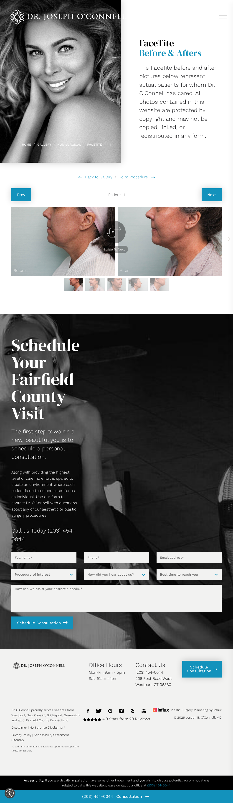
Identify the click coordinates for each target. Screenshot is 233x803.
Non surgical (69, 144)
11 (109, 144)
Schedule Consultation (39, 623)
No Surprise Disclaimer (46, 727)
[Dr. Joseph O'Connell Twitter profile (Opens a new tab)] (98, 710)
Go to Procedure (134, 177)
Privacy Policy (21, 735)
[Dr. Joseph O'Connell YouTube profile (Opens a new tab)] (144, 710)
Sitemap (17, 740)
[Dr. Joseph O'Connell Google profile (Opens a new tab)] (110, 710)
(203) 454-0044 (97, 796)
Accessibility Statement (51, 735)
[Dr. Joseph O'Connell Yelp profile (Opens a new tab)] (133, 710)
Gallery (44, 144)
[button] (227, 239)
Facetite (94, 144)
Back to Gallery (98, 177)
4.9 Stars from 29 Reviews (125, 719)
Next (211, 194)
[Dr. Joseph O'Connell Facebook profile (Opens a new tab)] (88, 710)
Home (26, 144)
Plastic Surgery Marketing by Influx (196, 710)
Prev (21, 194)
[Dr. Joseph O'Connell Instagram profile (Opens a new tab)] (121, 710)
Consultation (129, 796)
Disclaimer (19, 727)
